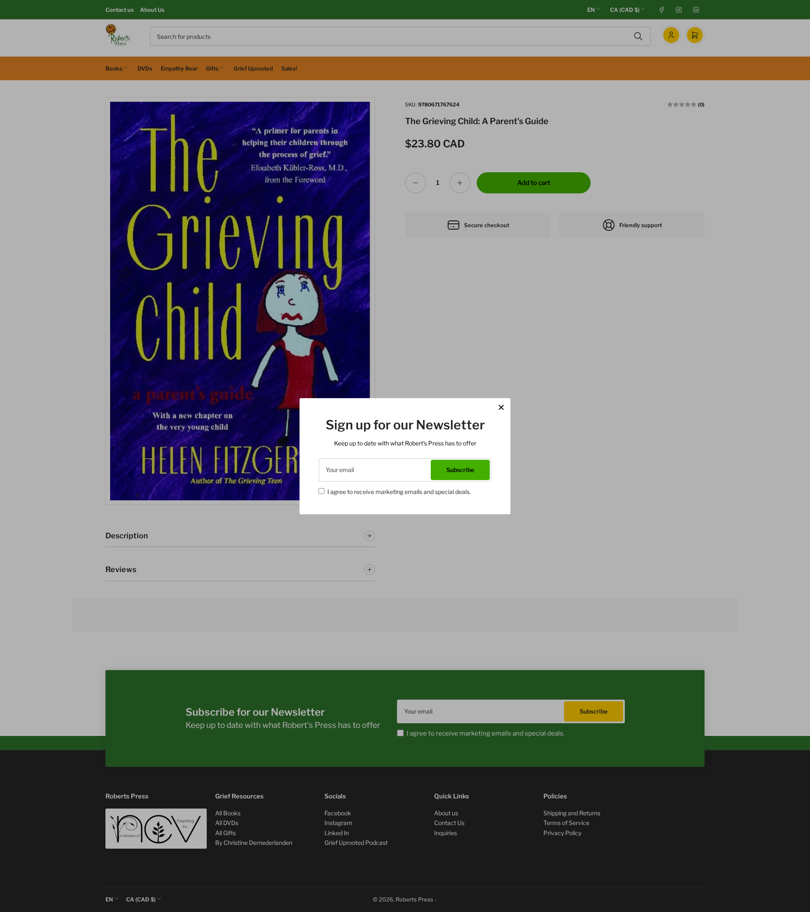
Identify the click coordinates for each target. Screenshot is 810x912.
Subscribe (460, 469)
